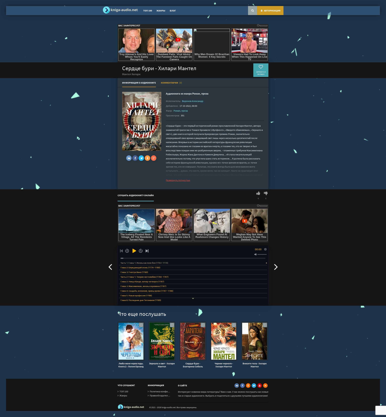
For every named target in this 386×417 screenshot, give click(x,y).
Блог (173, 10)
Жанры (161, 10)
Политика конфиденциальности (167, 391)
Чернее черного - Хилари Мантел (224, 365)
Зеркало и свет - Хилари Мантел (162, 365)
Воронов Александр (192, 101)
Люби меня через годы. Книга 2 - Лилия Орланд (131, 365)
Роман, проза (200, 93)
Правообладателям (160, 395)
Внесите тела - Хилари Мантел (255, 365)
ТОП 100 (147, 10)
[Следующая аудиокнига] (276, 266)
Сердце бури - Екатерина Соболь (193, 365)
